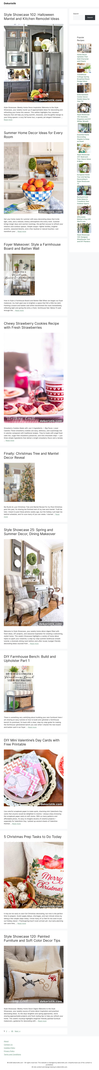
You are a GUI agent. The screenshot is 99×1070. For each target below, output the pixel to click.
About (6, 1041)
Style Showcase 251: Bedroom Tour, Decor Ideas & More (84, 158)
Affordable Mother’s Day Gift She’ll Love (84, 219)
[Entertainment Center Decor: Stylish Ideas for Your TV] (84, 88)
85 (12, 1031)
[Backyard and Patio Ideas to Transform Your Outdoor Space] (84, 190)
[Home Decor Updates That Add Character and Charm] (84, 48)
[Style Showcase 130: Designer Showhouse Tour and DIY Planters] (84, 228)
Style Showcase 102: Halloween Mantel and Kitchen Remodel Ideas (31, 17)
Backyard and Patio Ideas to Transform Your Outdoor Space (83, 200)
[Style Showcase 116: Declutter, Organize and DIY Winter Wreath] (84, 108)
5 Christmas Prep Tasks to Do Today (32, 837)
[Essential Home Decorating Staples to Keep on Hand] (84, 128)
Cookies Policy (9, 1048)
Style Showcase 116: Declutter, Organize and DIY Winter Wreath (84, 118)
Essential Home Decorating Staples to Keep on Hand (83, 138)
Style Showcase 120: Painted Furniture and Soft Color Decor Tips (32, 938)
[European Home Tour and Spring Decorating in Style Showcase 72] (84, 168)
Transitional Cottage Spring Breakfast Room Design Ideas (83, 78)
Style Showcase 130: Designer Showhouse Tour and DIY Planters (83, 238)
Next (17, 1031)
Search (76, 14)
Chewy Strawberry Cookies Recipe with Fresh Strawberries (31, 325)
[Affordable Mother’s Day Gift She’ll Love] (84, 210)
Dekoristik (10, 3)
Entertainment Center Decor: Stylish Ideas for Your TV (83, 98)
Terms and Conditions (12, 1054)
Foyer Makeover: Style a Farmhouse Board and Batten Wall (32, 246)
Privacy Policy (9, 1051)
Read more (8, 120)
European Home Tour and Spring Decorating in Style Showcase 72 (83, 179)
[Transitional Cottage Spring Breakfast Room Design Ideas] (84, 68)
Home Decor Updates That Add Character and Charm (83, 58)
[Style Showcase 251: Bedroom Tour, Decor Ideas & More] (84, 148)
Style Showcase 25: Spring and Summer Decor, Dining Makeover (29, 532)
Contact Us (8, 1045)
